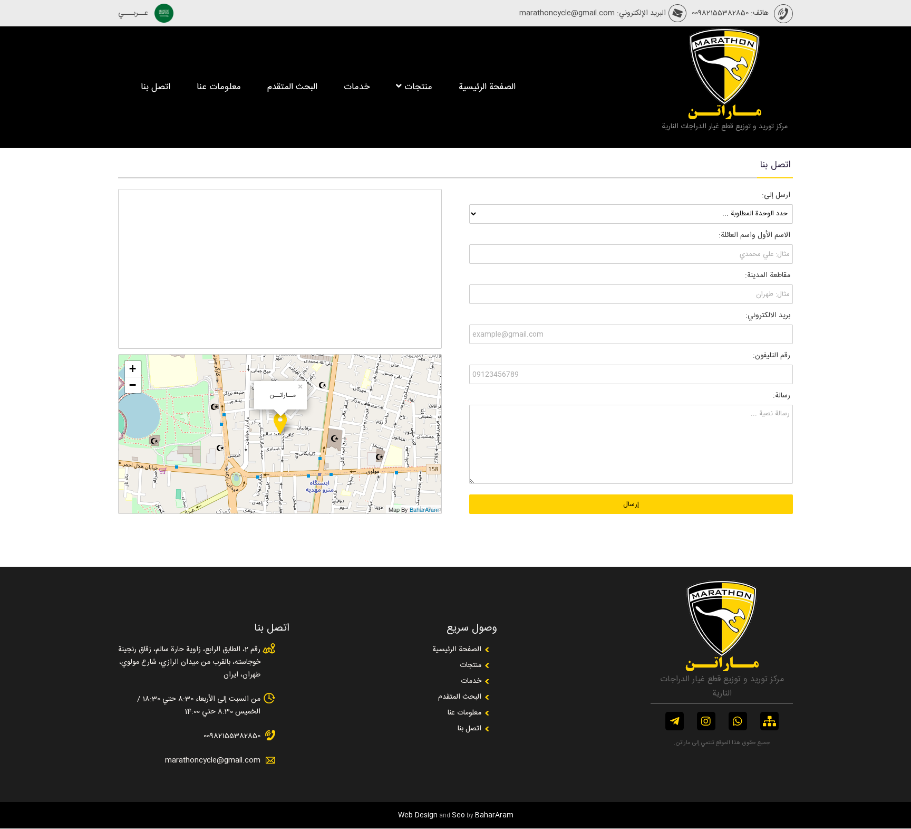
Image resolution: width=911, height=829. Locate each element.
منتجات (418, 87)
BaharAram (424, 509)
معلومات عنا (219, 87)
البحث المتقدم (292, 87)
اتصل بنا (155, 87)
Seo (458, 815)
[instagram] (706, 721)
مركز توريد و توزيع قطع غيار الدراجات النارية (725, 126)
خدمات (357, 87)
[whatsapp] (738, 721)
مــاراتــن (724, 112)
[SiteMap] (769, 721)
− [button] (132, 385)
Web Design (418, 815)
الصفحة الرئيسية (487, 87)
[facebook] (674, 721)
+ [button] (132, 368)
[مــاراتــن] (724, 102)
